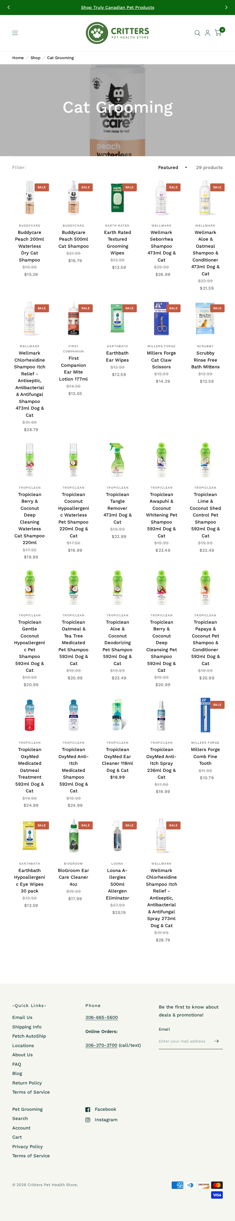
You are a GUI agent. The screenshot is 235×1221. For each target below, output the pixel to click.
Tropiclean (30, 487)
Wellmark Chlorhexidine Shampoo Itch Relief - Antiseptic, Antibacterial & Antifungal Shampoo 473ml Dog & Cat (29, 384)
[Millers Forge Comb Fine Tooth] (205, 715)
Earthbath (117, 346)
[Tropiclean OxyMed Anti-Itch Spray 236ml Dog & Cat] (161, 715)
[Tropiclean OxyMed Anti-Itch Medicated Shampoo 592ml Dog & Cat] (73, 715)
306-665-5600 (101, 1017)
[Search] (197, 33)
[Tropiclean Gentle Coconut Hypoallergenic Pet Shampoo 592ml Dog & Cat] (29, 587)
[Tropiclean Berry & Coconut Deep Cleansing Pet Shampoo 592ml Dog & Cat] (161, 587)
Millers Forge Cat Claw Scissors (161, 360)
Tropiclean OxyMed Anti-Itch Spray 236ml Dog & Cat (161, 763)
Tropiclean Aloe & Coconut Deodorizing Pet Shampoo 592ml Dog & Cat (117, 642)
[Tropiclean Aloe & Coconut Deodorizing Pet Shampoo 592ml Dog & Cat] (117, 587)
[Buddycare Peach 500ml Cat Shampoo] (73, 197)
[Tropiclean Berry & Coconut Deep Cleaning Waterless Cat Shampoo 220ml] (29, 459)
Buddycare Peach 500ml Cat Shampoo (73, 239)
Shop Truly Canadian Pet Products (117, 7)
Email (164, 1029)
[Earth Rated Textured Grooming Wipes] (117, 197)
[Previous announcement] (8, 7)
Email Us (22, 1017)
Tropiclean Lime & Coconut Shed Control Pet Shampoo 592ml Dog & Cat (205, 515)
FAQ (16, 1064)
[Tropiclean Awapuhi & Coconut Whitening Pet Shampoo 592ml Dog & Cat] (161, 459)
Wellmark (161, 225)
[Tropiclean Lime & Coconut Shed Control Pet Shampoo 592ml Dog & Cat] (205, 459)
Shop (35, 57)
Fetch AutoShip (29, 1036)
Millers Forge (161, 346)
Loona (117, 863)
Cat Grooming (60, 57)
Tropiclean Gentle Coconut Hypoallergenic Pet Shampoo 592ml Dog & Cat (29, 646)
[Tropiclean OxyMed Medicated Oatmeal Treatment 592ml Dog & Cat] (29, 715)
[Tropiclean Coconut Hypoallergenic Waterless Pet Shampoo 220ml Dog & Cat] (73, 459)
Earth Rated (117, 225)
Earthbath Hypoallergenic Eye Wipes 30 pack (29, 881)
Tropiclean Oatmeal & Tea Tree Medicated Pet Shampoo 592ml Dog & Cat (73, 642)
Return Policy (27, 1083)
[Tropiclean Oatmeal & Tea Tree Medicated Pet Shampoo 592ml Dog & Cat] (73, 587)
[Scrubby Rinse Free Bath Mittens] (205, 318)
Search (20, 1118)
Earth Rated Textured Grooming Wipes (117, 243)
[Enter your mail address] (217, 1041)
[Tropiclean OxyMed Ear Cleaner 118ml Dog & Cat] (117, 715)
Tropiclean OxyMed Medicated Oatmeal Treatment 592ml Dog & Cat (29, 770)
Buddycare (29, 225)
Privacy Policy (27, 1146)
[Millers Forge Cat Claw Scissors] (161, 318)
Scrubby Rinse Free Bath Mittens (205, 360)
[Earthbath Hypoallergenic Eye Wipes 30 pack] (29, 835)
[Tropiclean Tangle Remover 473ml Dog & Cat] (117, 459)
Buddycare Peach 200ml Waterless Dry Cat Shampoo (29, 246)
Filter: (19, 167)
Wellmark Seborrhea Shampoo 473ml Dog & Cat (161, 246)
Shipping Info (27, 1027)
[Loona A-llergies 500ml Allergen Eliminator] (117, 835)
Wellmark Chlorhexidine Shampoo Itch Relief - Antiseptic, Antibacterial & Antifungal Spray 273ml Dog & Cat (161, 898)
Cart (17, 1137)
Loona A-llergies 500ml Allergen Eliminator (117, 884)
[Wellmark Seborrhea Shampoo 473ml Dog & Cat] (161, 197)
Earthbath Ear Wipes (117, 356)
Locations (23, 1045)
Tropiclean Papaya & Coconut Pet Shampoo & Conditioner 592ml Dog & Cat (205, 642)
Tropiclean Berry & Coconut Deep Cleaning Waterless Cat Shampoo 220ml (29, 519)
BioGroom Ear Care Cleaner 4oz (73, 877)
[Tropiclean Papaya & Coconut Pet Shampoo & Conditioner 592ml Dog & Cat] (205, 587)
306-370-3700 (101, 1045)
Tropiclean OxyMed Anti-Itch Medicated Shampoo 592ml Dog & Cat (73, 770)
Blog (17, 1073)
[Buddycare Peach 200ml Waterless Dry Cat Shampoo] (29, 197)
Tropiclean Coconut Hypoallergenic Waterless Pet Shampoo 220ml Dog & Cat (73, 515)
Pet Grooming (27, 1109)
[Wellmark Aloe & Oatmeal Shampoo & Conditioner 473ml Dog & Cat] (205, 197)
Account (21, 1128)
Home (18, 57)
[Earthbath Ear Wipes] (117, 318)
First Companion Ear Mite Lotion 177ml (73, 368)
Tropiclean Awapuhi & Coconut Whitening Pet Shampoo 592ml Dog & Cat (161, 515)
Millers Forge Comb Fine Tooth (205, 756)
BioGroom (73, 863)
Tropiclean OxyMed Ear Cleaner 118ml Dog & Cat (117, 760)
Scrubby (205, 346)
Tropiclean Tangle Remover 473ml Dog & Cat (117, 508)
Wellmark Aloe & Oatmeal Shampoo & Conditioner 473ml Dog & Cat (205, 253)
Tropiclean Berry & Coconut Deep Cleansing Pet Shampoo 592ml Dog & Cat (161, 646)
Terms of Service (31, 1092)
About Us (22, 1055)
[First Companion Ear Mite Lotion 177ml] (73, 318)
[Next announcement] (226, 7)
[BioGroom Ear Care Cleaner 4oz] (73, 835)
